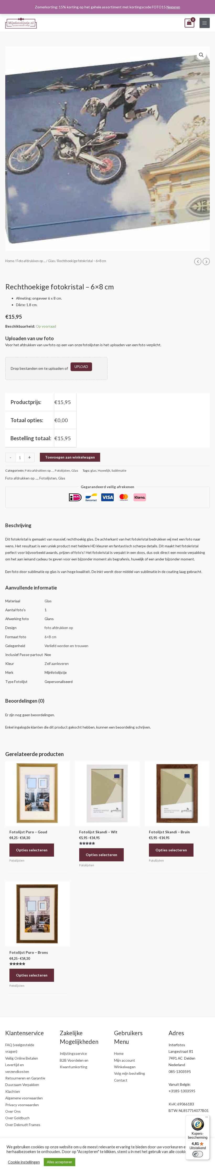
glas (93, 470)
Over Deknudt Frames (22, 1124)
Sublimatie (118, 470)
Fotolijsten (62, 470)
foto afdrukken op (59, 627)
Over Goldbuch (17, 1118)
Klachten (12, 1091)
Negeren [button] (173, 7)
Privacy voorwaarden (22, 1105)
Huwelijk (104, 470)
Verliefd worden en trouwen (66, 645)
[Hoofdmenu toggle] (205, 23)
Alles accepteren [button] (59, 1162)
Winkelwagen (125, 1067)
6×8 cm (50, 637)
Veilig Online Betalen (21, 1058)
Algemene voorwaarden (24, 1098)
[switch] (197, 1154)
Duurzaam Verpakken (22, 1084)
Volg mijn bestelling (129, 1073)
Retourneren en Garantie (25, 1078)
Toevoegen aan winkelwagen (70, 457)
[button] (201, 55)
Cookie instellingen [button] (24, 1162)
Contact (120, 1080)
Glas (51, 261)
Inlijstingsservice (73, 1053)
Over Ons (13, 1111)
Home (9, 261)
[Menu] (206, 1118)
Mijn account (124, 1060)
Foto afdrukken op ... (31, 261)
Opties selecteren (31, 850)
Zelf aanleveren (57, 663)
